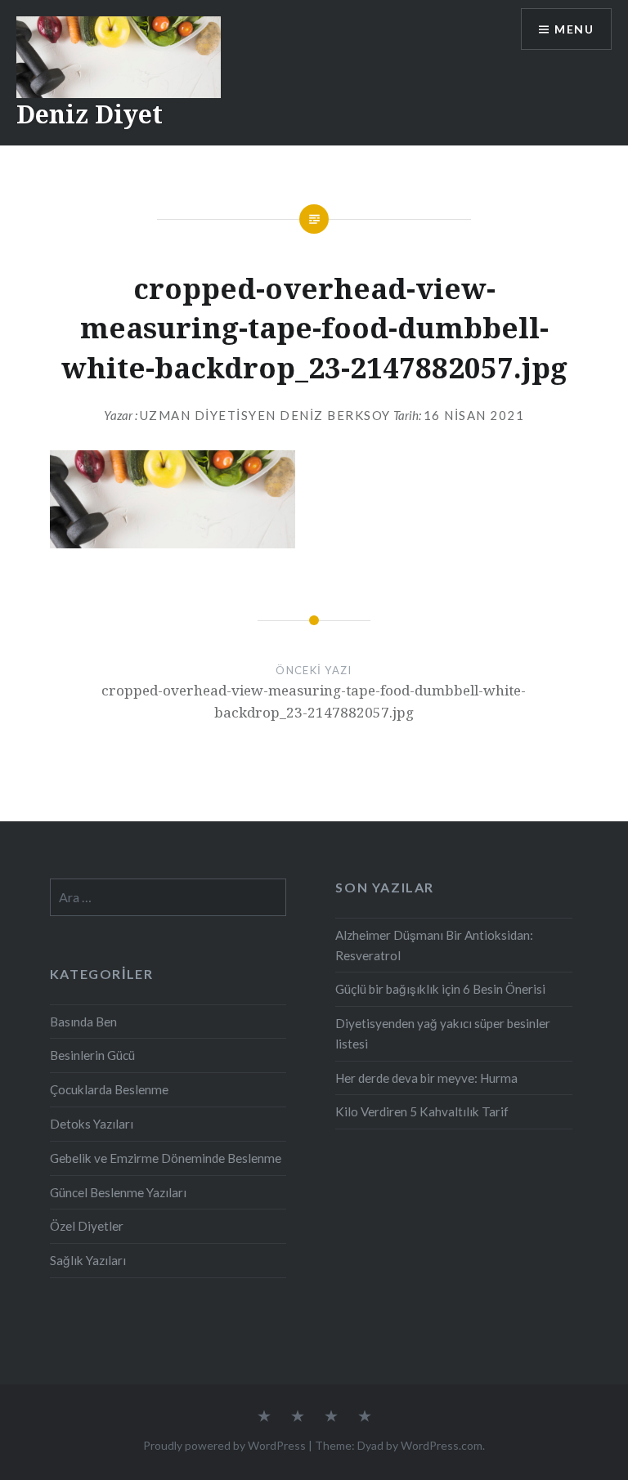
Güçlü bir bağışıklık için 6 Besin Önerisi (440, 988)
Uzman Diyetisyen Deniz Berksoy (265, 415)
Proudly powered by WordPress (224, 1445)
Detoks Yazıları (91, 1123)
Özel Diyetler (86, 1225)
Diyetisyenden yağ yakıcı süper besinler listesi (442, 1033)
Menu (574, 29)
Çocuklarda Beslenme (109, 1089)
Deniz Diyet (89, 114)
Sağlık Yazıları (88, 1260)
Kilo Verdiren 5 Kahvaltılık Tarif (422, 1111)
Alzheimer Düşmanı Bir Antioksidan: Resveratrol (434, 945)
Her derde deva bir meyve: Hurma (426, 1078)
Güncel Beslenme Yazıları (118, 1192)
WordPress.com (441, 1445)
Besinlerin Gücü (92, 1055)
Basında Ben (83, 1021)
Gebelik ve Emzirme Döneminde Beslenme (165, 1158)
